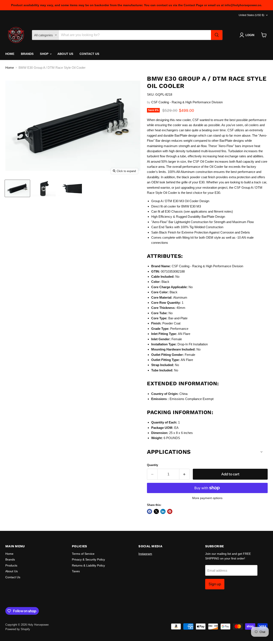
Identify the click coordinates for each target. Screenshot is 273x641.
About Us (65, 53)
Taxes (76, 571)
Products (11, 565)
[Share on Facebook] (149, 511)
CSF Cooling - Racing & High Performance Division (187, 102)
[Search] (216, 35)
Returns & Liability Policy (88, 565)
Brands (27, 53)
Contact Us (89, 53)
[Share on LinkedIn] (163, 511)
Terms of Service (83, 553)
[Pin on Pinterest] (169, 511)
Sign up (215, 584)
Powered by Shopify (17, 629)
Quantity (152, 465)
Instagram (145, 553)
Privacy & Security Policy (88, 559)
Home (10, 53)
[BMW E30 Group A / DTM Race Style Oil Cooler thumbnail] (17, 188)
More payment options (207, 498)
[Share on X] (156, 511)
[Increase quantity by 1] (184, 474)
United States (251, 15)
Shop (44, 53)
